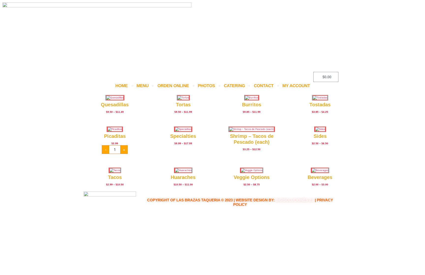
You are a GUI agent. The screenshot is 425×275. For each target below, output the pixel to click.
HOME (121, 85)
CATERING (234, 85)
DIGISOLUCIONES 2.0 (295, 200)
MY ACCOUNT (296, 85)
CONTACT (263, 85)
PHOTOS (206, 85)
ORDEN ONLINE (173, 85)
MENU (143, 85)
